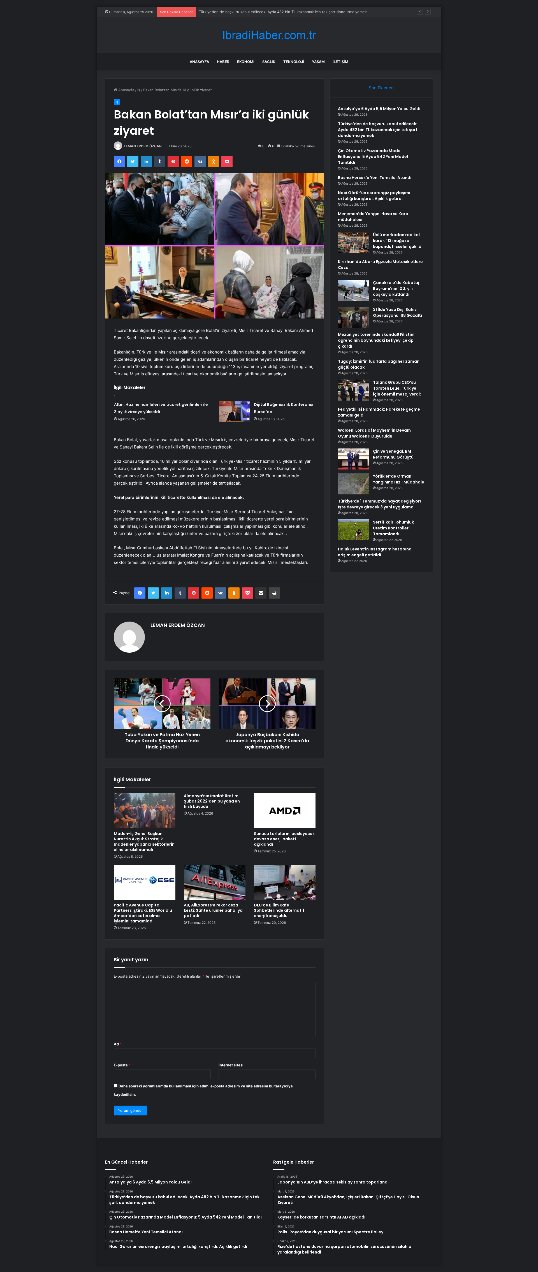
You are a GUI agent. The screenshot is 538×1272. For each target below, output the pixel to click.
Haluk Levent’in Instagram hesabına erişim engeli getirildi (375, 552)
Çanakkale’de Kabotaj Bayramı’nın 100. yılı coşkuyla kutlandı (396, 288)
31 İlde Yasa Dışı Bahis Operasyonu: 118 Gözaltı (397, 312)
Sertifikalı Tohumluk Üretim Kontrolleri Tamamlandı (393, 528)
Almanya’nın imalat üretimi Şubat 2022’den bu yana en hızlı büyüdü (212, 801)
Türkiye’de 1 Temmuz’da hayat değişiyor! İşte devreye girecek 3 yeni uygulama (379, 504)
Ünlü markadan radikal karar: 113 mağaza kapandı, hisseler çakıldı (398, 240)
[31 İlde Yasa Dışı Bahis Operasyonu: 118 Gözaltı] (353, 317)
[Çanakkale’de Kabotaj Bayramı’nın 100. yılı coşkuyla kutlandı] (353, 290)
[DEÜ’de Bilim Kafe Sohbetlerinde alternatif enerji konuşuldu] (285, 882)
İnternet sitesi (231, 1065)
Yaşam (318, 61)
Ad (118, 1044)
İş (138, 90)
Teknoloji (293, 61)
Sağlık (268, 61)
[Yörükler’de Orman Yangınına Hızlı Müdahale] (353, 483)
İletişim (340, 61)
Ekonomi (245, 61)
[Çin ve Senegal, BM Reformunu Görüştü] (353, 458)
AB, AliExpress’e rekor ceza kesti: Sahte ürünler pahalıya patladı (213, 910)
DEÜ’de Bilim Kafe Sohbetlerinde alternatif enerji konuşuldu (279, 910)
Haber (223, 61)
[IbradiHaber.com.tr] (269, 35)
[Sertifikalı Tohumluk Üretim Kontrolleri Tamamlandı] (353, 529)
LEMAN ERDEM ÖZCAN (143, 146)
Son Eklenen (381, 87)
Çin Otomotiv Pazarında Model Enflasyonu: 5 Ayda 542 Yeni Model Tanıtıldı (373, 156)
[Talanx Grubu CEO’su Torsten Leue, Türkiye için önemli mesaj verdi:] (353, 390)
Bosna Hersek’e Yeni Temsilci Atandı (374, 177)
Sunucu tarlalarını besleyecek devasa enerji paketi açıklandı (284, 839)
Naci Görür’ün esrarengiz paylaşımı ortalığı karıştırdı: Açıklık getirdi (374, 195)
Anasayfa (199, 61)
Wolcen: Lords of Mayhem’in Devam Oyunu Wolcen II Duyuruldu (374, 433)
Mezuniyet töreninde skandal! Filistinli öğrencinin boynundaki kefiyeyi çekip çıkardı (377, 340)
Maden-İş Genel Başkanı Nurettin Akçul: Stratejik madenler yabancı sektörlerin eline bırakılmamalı (144, 841)
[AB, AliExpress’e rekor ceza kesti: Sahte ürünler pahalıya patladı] (214, 882)
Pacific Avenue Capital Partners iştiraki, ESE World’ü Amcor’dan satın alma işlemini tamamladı (143, 913)
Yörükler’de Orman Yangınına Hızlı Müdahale (398, 479)
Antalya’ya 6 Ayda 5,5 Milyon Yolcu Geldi (379, 108)
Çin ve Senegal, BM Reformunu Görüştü (393, 454)
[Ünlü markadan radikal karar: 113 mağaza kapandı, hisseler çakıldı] (353, 242)
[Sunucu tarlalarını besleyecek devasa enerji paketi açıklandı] (285, 810)
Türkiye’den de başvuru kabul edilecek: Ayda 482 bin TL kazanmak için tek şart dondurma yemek (378, 129)
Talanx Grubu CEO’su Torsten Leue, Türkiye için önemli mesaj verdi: (397, 388)
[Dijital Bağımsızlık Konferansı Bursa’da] (234, 411)
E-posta (122, 1065)
